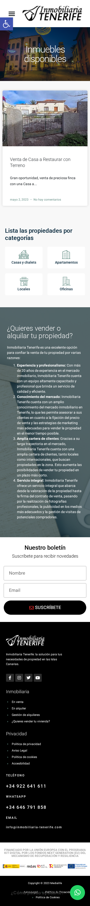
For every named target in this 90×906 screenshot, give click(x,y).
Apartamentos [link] (66, 262)
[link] (6, 23)
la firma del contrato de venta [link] (39, 496)
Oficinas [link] (66, 289)
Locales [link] (24, 289)
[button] (11, 13)
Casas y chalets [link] (24, 262)
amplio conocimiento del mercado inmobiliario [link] (47, 404)
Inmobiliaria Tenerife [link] (54, 375)
